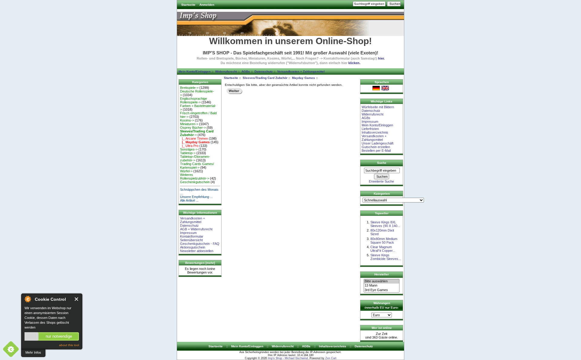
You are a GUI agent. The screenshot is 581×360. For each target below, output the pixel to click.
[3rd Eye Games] (381, 290)
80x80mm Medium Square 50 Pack (383, 240)
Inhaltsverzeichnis (375, 132)
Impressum (188, 233)
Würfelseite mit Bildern (378, 107)
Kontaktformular (191, 236)
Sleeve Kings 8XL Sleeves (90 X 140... (385, 224)
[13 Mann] (381, 286)
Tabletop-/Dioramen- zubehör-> (195, 158)
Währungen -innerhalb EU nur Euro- (381, 305)
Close (77, 299)
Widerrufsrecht (226, 71)
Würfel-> (186, 171)
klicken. (354, 63)
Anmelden (206, 4)
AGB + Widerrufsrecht (196, 229)
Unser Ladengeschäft (377, 143)
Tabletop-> (187, 153)
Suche (381, 162)
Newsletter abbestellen (196, 251)
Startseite (188, 4)
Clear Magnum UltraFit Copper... (382, 248)
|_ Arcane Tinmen (194, 138)
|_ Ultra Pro (189, 146)
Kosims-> (187, 120)
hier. (381, 58)
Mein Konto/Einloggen (195, 71)
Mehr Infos (33, 352)
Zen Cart (330, 358)
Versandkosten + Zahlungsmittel (301, 71)
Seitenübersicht (191, 240)
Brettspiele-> (189, 87)
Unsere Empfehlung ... (196, 197)
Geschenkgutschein (195, 182)
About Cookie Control (27, 299)
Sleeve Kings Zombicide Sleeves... (385, 257)
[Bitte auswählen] (381, 281)
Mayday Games (303, 77)
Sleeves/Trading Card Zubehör (265, 77)
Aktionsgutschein (192, 247)
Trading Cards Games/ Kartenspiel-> (197, 165)
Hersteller (381, 274)
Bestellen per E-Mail (376, 150)
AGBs (245, 71)
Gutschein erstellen (376, 147)
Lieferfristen (370, 129)
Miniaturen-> (189, 124)
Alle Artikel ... (189, 200)
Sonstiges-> (189, 149)
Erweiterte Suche (381, 181)
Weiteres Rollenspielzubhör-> (194, 176)
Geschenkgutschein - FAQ (199, 243)
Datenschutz (263, 71)
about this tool (69, 345)
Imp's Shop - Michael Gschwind (288, 358)
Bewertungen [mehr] (200, 262)
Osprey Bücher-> (193, 127)
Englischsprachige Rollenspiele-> (193, 100)
